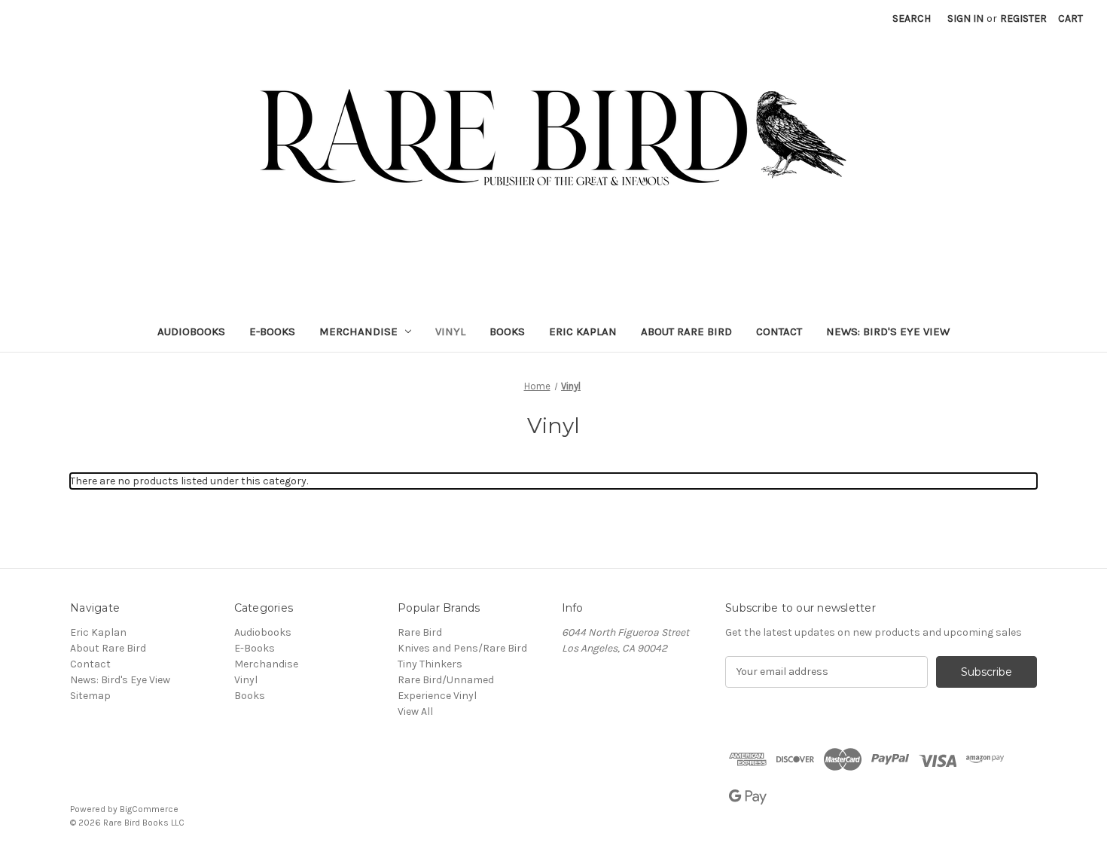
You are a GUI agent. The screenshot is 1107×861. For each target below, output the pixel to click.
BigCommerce (149, 809)
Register (1023, 18)
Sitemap (90, 695)
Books (507, 331)
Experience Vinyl (437, 695)
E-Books (272, 331)
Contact (779, 331)
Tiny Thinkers (430, 664)
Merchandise (358, 331)
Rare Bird (420, 632)
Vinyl (450, 331)
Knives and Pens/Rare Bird (462, 648)
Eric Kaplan (583, 331)
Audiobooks (191, 331)
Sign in (965, 18)
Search (911, 18)
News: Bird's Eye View (888, 331)
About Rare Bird (686, 331)
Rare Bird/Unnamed (446, 679)
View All (415, 711)
